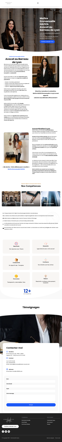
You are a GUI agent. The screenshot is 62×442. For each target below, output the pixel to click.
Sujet (7, 388)
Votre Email (9, 383)
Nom (7, 379)
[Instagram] (3, 431)
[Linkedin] (9, 431)
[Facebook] (6, 431)
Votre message (10, 393)
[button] (38, 3)
